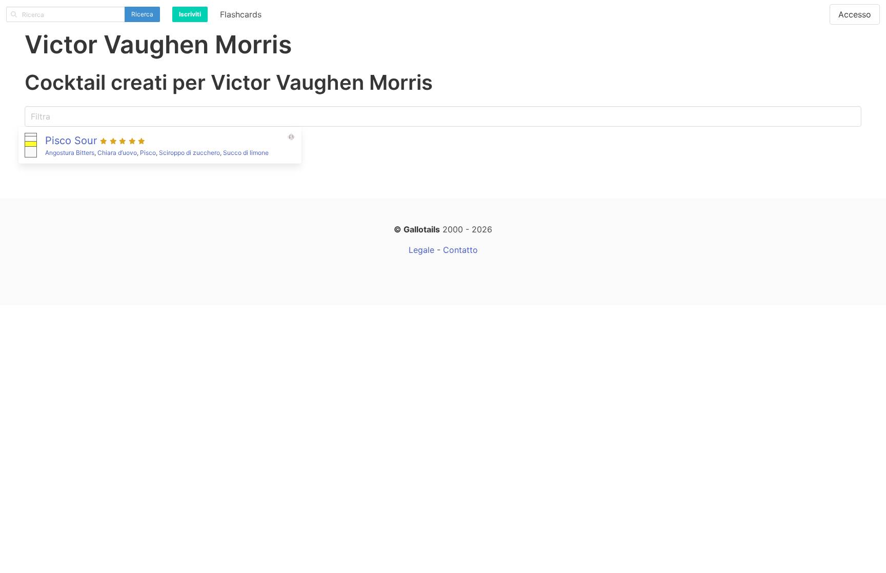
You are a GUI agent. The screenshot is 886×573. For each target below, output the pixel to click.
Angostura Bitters (69, 152)
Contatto (460, 250)
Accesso (854, 14)
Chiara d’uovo (117, 152)
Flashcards (240, 14)
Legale (421, 250)
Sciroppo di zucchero (189, 152)
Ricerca (142, 14)
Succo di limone (246, 152)
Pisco (148, 152)
